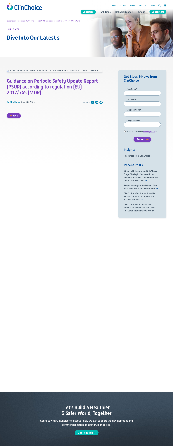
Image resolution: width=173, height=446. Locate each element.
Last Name (132, 99)
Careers (133, 5)
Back (15, 115)
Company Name (134, 110)
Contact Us (158, 11)
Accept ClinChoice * (142, 132)
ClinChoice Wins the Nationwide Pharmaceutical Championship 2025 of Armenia (139, 196)
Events (142, 5)
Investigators (119, 5)
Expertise (88, 11)
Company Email (134, 120)
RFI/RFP (152, 5)
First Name (132, 89)
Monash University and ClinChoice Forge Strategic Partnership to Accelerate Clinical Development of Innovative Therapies (141, 176)
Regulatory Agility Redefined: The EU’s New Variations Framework (140, 187)
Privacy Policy (149, 132)
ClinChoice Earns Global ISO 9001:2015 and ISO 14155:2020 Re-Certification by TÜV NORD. (139, 207)
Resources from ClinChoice (137, 155)
